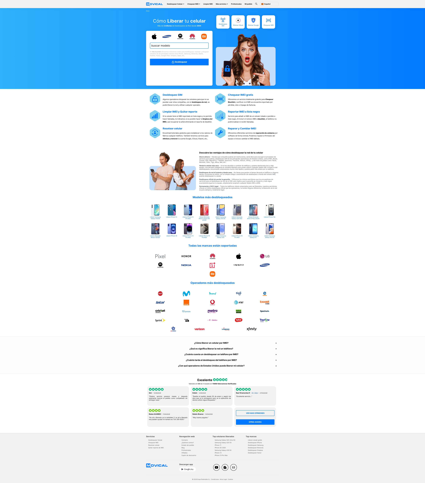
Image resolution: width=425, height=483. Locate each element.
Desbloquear (180, 62)
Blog (183, 448)
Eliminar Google (253, 25)
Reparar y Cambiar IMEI (242, 128)
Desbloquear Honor (254, 453)
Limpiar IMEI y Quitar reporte (180, 111)
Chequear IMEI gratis (240, 94)
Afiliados (184, 453)
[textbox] (178, 45)
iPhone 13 (218, 453)
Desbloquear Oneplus (255, 450)
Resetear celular (172, 128)
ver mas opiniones (255, 413)
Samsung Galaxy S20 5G (223, 442)
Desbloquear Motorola (255, 448)
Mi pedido (248, 4)
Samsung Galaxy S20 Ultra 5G (225, 440)
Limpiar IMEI (208, 4)
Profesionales (236, 4)
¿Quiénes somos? (188, 442)
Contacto (185, 440)
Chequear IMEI (193, 4)
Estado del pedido (188, 445)
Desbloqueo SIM (223, 25)
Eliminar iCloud (238, 25)
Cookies (230, 479)
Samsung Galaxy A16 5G (223, 450)
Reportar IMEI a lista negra (244, 111)
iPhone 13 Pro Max (221, 455)
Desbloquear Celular (175, 4)
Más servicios (221, 4)
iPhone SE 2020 (220, 448)
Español (267, 4)
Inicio (147, 11)
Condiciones (215, 479)
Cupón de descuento (189, 455)
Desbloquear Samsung (255, 445)
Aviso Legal (223, 479)
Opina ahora (255, 422)
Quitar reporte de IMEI (156, 448)
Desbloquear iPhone (255, 442)
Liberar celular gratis (255, 440)
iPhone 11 (218, 445)
